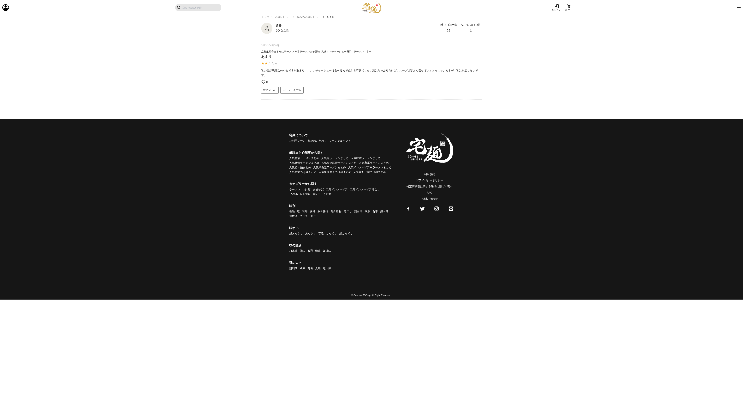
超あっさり (296, 233)
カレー (316, 193)
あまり (266, 57)
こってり (331, 233)
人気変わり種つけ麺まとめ (370, 172)
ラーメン (294, 189)
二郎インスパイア (337, 189)
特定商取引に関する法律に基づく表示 (430, 186)
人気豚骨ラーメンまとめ (304, 162)
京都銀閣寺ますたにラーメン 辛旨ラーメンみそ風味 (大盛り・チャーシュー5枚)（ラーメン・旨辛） (317, 51)
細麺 (302, 268)
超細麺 (293, 268)
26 (448, 31)
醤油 (292, 211)
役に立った (270, 90)
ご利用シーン (297, 140)
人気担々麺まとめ (300, 167)
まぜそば (318, 189)
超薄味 (293, 250)
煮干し (348, 211)
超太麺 (327, 268)
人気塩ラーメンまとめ (334, 158)
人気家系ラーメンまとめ (374, 162)
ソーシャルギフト (340, 140)
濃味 (318, 250)
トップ (265, 17)
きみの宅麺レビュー (309, 17)
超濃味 (327, 250)
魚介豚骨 (336, 211)
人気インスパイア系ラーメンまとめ (369, 167)
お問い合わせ (429, 198)
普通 (321, 233)
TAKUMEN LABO (299, 193)
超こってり (346, 233)
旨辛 (375, 211)
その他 (327, 193)
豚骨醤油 (323, 211)
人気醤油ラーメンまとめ (304, 158)
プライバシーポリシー (429, 180)
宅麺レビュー (283, 17)
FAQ (429, 192)
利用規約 (429, 174)
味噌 (304, 211)
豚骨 (312, 211)
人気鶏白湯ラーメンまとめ (329, 167)
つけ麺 (306, 189)
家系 (367, 211)
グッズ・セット (309, 216)
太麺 (318, 268)
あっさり (310, 233)
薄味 (302, 250)
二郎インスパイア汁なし (365, 189)
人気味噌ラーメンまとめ (366, 158)
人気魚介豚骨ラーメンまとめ (339, 162)
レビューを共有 (291, 90)
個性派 (293, 216)
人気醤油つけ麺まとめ (302, 172)
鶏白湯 (358, 211)
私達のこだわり (317, 140)
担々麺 (384, 211)
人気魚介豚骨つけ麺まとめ (335, 172)
